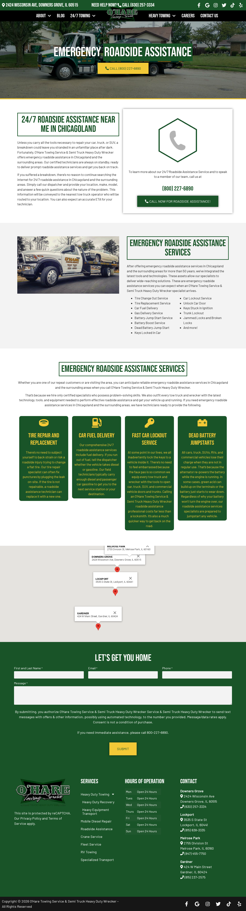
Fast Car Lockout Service (149, 439)
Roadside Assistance (97, 829)
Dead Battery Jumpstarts (202, 439)
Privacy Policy (30, 818)
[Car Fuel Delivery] (96, 423)
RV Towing (89, 852)
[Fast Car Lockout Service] (149, 423)
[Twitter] (224, 5)
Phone (167, 668)
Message (20, 683)
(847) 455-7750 (195, 853)
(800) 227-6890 (177, 188)
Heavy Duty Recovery (98, 802)
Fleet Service (91, 844)
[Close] (138, 556)
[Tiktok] (232, 5)
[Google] (207, 5)
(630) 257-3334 (142, 5)
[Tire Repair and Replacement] (44, 423)
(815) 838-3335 (194, 830)
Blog (61, 16)
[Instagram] (216, 5)
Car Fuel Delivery (97, 435)
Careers (188, 16)
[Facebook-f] (199, 5)
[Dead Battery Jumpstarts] (202, 423)
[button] (117, 570)
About (41, 16)
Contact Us (209, 16)
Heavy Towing (159, 16)
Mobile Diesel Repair (96, 821)
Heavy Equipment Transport (95, 811)
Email (92, 668)
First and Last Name (28, 668)
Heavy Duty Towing (95, 794)
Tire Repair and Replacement (43, 439)
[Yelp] (241, 5)
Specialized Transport (97, 860)
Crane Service (91, 836)
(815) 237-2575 (142, 10)
